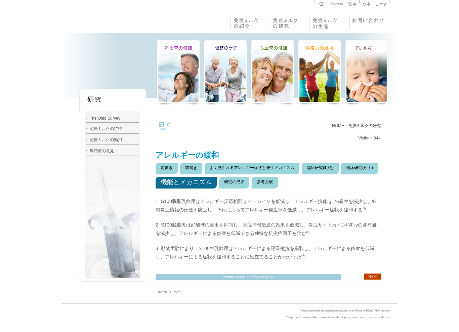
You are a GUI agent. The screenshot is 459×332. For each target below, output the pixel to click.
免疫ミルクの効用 (106, 139)
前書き (167, 167)
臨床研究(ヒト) (359, 167)
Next (372, 276)
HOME (338, 125)
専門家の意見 (102, 151)
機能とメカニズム (186, 181)
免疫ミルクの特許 (106, 128)
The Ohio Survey (105, 118)
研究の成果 (234, 181)
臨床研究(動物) (320, 167)
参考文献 (265, 181)
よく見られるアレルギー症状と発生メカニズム (252, 167)
